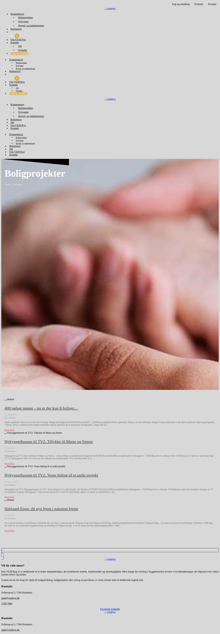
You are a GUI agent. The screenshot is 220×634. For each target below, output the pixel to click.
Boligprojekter (25, 17)
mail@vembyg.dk (10, 598)
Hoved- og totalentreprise (31, 25)
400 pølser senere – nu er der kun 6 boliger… (41, 408)
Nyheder (198, 4)
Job (13, 35)
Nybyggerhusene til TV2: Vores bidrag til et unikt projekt (51, 475)
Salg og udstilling (181, 4)
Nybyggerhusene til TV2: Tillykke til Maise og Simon (49, 441)
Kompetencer (17, 14)
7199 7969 (6, 603)
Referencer (16, 29)
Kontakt (212, 4)
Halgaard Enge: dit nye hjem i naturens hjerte (41, 508)
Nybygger (23, 21)
